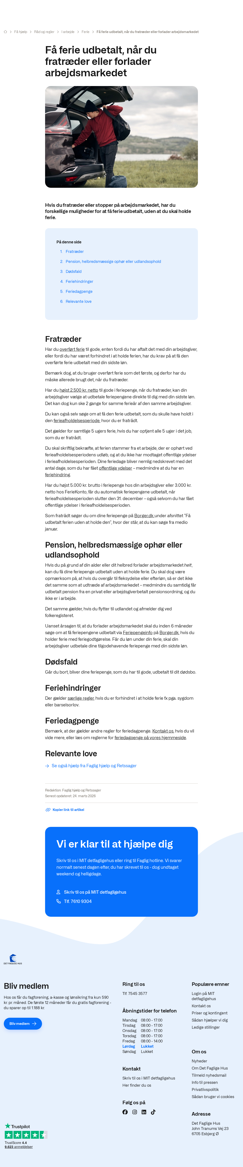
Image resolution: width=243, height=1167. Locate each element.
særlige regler (81, 698)
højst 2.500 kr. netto (79, 390)
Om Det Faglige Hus (210, 1068)
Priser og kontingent (210, 1013)
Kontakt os (162, 730)
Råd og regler (44, 32)
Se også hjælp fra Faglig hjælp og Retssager (94, 765)
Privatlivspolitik (205, 1089)
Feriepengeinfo (138, 632)
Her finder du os (136, 1085)
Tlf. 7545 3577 (134, 993)
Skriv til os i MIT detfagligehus (148, 1078)
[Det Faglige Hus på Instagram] (134, 1112)
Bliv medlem (19, 1024)
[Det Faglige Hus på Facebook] (125, 1112)
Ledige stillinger (206, 1027)
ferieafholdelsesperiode (77, 420)
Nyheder (199, 1061)
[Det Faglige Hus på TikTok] (153, 1112)
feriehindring (57, 474)
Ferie (85, 32)
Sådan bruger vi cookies (213, 1097)
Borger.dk (144, 515)
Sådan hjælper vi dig (210, 1020)
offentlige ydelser (115, 468)
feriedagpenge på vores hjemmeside (150, 737)
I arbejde (68, 32)
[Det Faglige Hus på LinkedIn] (144, 1112)
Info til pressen (205, 1082)
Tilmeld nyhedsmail (209, 1075)
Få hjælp (20, 32)
